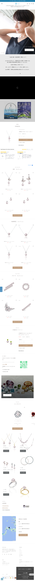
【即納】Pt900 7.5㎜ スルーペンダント (9, 241)
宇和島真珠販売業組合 (5, 505)
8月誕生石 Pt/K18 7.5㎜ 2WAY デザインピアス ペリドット (25, 334)
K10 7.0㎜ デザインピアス (26, 210)
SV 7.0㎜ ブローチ (9, 316)
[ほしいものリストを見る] (31, 3)
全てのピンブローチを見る (17, 428)
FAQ (19, 556)
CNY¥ (3, 574)
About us (20, 550)
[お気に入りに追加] (16, 172)
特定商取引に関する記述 (5, 563)
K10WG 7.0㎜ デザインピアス (9, 210)
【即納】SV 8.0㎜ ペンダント (9, 189)
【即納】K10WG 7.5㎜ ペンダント (26, 132)
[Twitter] (4, 554)
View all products (17, 215)
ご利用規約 (3, 561)
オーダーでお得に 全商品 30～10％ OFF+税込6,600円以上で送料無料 (17, 0)
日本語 (7, 574)
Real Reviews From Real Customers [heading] (7, 149)
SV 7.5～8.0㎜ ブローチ (9, 295)
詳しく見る (6, 450)
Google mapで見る (23, 535)
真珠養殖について (5, 49)
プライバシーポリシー (5, 564)
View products (7, 395)
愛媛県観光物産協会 (5, 508)
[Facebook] (2, 554)
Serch (20, 549)
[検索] (29, 3)
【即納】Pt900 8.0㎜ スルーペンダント (26, 241)
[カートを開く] (33, 3)
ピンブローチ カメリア (17, 423)
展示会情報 (21, 555)
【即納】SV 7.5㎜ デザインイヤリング (26, 189)
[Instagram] (6, 554)
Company (20, 553)
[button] (31, 149)
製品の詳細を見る (21, 145)
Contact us (20, 552)
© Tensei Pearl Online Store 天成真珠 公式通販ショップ (8, 576)
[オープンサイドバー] (1, 3)
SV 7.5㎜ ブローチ (26, 295)
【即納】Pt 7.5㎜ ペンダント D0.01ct (26, 262)
